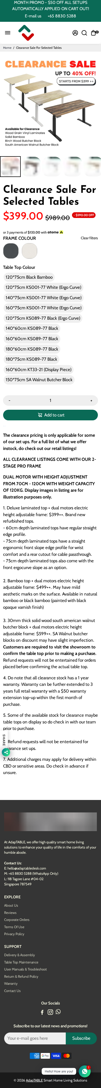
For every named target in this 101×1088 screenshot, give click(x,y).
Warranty (11, 984)
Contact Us (12, 991)
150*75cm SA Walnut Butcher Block (39, 379)
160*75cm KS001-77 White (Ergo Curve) (44, 307)
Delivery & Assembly (19, 955)
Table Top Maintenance (21, 962)
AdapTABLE (34, 1080)
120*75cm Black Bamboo (29, 277)
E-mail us (33, 15)
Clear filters (89, 238)
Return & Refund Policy (21, 976)
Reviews (10, 913)
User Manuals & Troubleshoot (25, 969)
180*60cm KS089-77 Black (32, 349)
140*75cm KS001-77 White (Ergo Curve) (44, 297)
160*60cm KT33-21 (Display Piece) (38, 369)
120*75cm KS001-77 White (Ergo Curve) (43, 287)
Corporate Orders (17, 920)
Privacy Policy (14, 934)
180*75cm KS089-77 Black (31, 359)
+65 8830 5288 (62, 15)
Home (7, 48)
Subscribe (81, 1038)
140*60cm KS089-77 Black (32, 328)
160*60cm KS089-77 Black (32, 338)
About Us (11, 905)
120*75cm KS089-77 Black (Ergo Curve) (43, 318)
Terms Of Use (14, 927)
